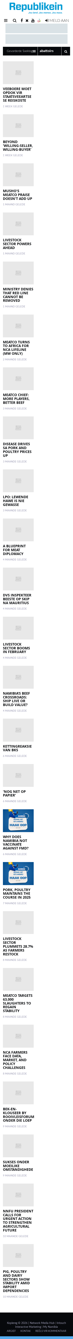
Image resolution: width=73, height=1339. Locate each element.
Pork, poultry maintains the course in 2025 (17, 893)
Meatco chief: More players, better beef (16, 398)
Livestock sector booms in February (16, 648)
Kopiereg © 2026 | (18, 1323)
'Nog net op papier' (14, 793)
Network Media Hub (42, 1323)
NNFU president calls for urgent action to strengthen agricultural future (18, 1220)
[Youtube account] (32, 21)
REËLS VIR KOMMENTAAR (50, 1331)
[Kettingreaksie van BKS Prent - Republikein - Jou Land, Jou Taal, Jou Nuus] (18, 730)
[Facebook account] (22, 21)
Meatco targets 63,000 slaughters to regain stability (18, 1003)
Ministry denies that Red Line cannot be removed (18, 295)
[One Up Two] (39, 21)
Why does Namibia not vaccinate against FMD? (16, 842)
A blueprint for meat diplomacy (14, 550)
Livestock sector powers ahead (17, 244)
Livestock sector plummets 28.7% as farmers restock (18, 946)
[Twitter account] (27, 21)
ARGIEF (11, 1331)
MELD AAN (58, 21)
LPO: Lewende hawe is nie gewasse (15, 501)
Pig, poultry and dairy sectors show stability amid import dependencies (16, 1281)
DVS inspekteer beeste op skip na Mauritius (17, 599)
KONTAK (25, 1331)
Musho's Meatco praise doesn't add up (17, 194)
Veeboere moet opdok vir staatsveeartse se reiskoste (17, 94)
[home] (36, 9)
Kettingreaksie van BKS (17, 748)
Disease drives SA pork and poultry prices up (17, 450)
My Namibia (50, 1327)
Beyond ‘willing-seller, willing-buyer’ (18, 145)
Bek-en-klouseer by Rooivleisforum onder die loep (18, 1115)
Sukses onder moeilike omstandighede (18, 1166)
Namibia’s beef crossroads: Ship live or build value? (16, 699)
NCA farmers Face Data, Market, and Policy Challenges (15, 1060)
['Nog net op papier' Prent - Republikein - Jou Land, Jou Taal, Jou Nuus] (18, 775)
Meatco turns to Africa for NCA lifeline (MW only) (16, 348)
